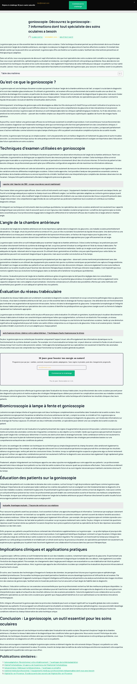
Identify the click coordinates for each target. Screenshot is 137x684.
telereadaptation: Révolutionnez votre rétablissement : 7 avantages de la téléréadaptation (41, 662)
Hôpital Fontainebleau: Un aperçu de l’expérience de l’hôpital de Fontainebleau (35, 665)
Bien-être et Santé (66, 37)
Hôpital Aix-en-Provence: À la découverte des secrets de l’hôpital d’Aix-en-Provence (38, 673)
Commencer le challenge (62, 373)
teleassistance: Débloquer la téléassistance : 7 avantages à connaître (32, 668)
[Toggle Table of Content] (118, 73)
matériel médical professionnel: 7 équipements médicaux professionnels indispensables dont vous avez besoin (49, 671)
